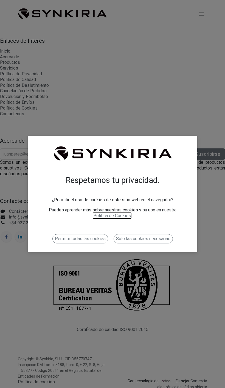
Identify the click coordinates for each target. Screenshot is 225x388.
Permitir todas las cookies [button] (80, 238)
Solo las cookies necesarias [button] (143, 238)
